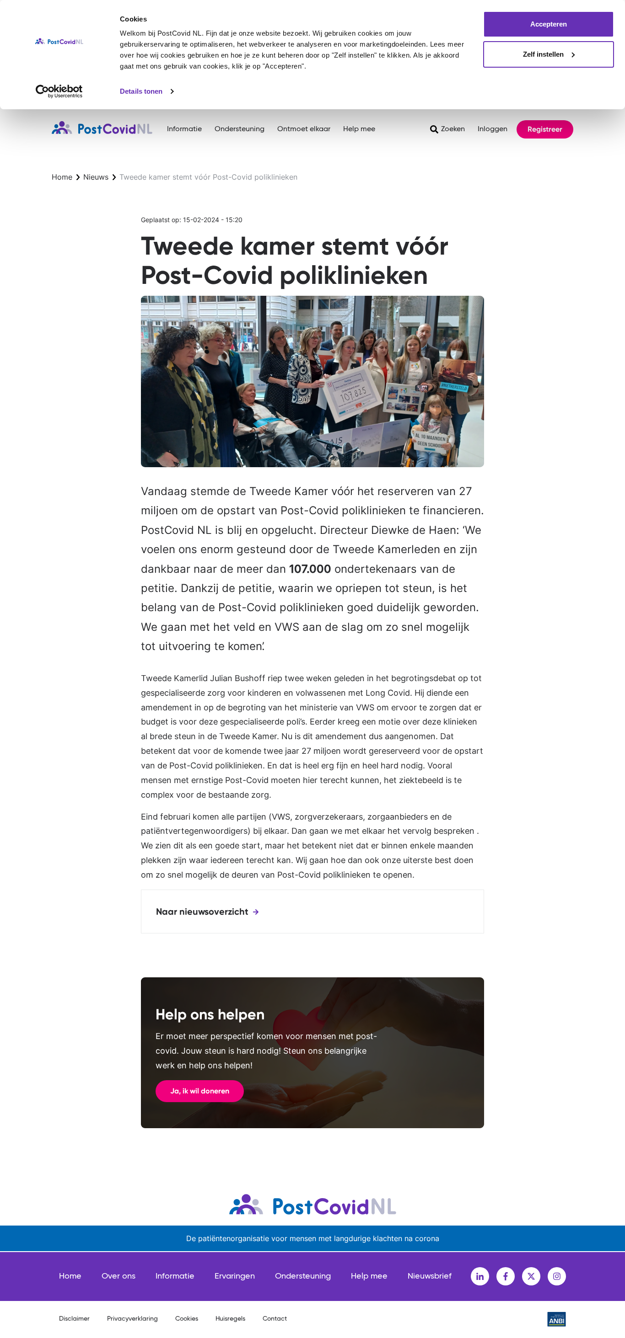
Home (62, 176)
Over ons (118, 1276)
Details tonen (141, 91)
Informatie (184, 129)
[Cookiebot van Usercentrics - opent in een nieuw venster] (59, 91)
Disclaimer (74, 1319)
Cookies (186, 1319)
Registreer (545, 129)
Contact (275, 1319)
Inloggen (492, 129)
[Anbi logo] (556, 1319)
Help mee (359, 129)
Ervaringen (235, 1276)
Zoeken (453, 129)
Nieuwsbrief (430, 1276)
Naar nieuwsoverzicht (202, 911)
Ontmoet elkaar (303, 129)
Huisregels (230, 1319)
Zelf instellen (543, 54)
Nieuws (95, 176)
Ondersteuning (239, 129)
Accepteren (548, 24)
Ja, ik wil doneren (199, 1091)
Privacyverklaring (132, 1319)
